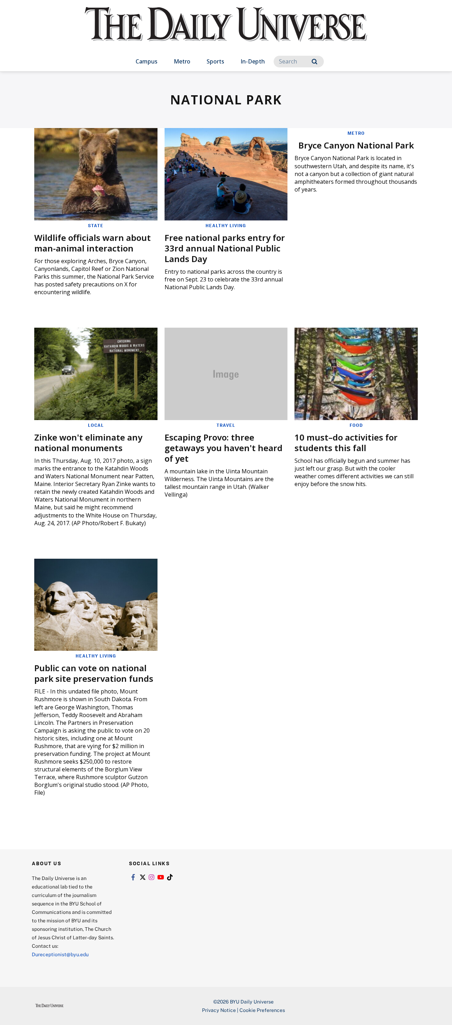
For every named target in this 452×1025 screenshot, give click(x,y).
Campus (146, 61)
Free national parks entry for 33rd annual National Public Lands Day (225, 248)
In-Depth (252, 61)
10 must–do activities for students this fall (346, 442)
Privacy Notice (219, 1010)
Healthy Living (226, 225)
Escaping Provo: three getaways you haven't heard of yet (223, 447)
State (95, 225)
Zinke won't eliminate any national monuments (88, 442)
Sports (215, 61)
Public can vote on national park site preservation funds (93, 673)
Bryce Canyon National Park (356, 145)
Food (356, 425)
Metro (182, 61)
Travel (225, 425)
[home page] (226, 31)
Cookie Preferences (262, 1010)
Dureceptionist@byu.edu (60, 954)
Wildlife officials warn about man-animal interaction (92, 243)
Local (96, 425)
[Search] (314, 61)
